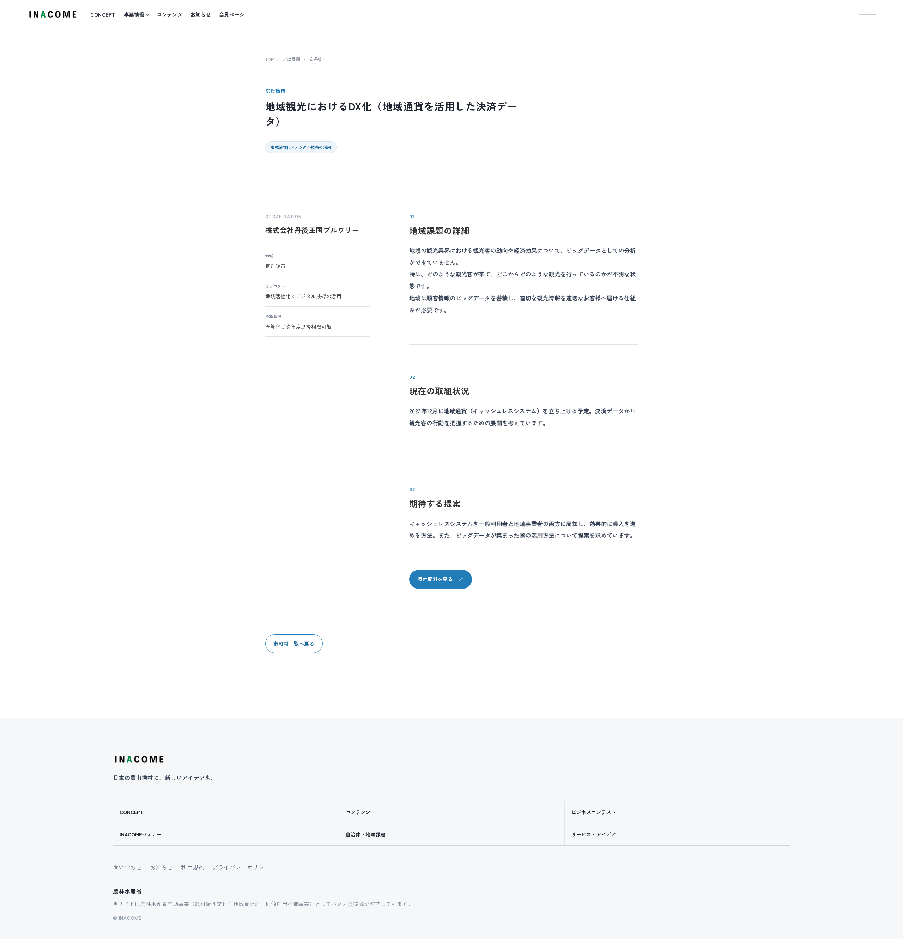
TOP (269, 59)
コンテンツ (169, 14)
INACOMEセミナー (141, 834)
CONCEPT (102, 14)
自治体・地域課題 (365, 834)
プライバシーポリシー (241, 867)
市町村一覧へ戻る (293, 643)
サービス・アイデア (593, 834)
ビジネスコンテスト (593, 812)
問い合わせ (127, 867)
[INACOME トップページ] (139, 759)
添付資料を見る (440, 579)
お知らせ (200, 14)
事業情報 (134, 14)
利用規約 (192, 867)
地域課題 (292, 59)
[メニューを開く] (867, 14)
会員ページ (231, 14)
